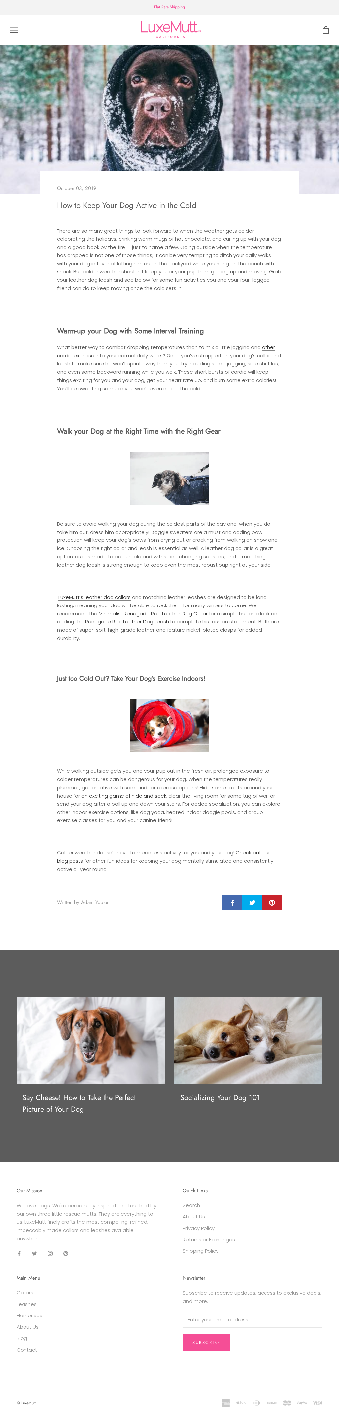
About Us (194, 1216)
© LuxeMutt (26, 1403)
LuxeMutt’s (70, 597)
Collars (25, 1292)
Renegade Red (104, 621)
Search (191, 1205)
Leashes (27, 1304)
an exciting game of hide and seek (123, 795)
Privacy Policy (199, 1228)
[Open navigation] (14, 30)
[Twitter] (34, 1253)
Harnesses (29, 1315)
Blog (22, 1338)
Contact (27, 1349)
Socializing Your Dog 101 (220, 1097)
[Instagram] (50, 1253)
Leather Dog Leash (146, 621)
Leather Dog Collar (185, 613)
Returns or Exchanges (209, 1239)
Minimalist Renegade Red (130, 613)
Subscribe (206, 1342)
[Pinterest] (65, 1253)
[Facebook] (19, 1253)
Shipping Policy (200, 1250)
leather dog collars (107, 597)
